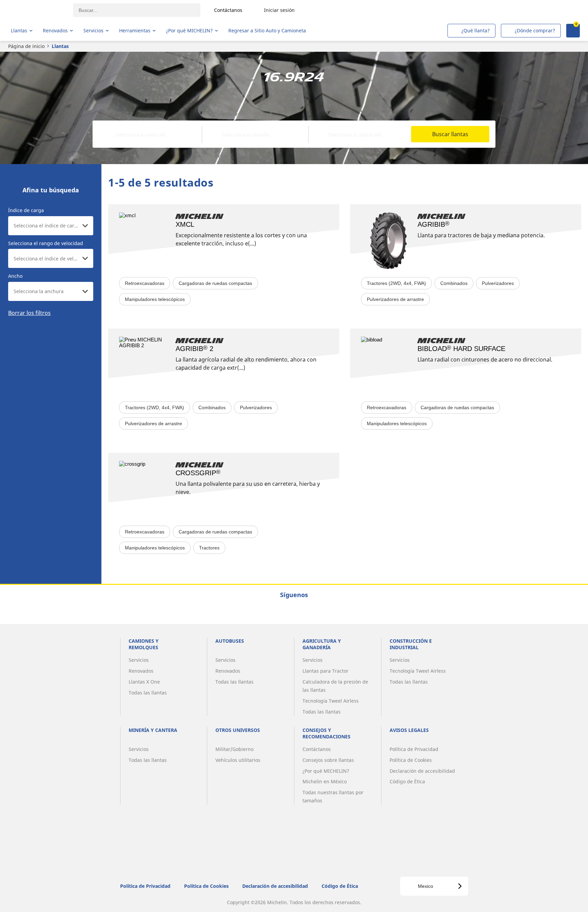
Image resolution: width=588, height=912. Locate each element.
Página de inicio (26, 46)
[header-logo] (37, 10)
